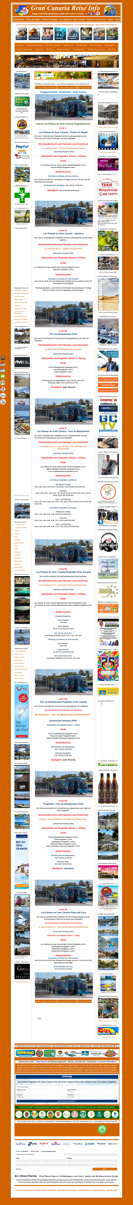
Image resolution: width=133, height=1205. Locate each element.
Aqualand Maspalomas (20, 316)
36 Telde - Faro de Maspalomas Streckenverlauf (63, 349)
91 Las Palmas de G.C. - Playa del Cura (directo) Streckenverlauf (63, 927)
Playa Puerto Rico (19, 675)
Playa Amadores (18, 654)
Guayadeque (17, 552)
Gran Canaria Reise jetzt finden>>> (67, 1101)
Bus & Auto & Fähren (53, 45)
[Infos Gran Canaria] (2, 402)
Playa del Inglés (18, 567)
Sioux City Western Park (20, 302)
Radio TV (111, 49)
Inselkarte (50, 49)
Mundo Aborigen (18, 299)
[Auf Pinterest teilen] (40, 1019)
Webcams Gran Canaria (96, 49)
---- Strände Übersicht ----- (21, 651)
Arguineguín (17, 539)
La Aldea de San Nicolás (20, 527)
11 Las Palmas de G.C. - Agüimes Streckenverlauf (63, 249)
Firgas (16, 546)
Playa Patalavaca (18, 678)
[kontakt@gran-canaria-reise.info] (2, 377)
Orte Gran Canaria (63, 49)
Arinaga (16, 533)
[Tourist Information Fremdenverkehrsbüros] (19, 1117)
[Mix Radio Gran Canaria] (2, 358)
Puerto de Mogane (19, 663)
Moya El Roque (18, 561)
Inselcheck (39, 49)
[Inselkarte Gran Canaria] (2, 383)
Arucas (16, 536)
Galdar (16, 549)
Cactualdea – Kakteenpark (21, 293)
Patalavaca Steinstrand (20, 669)
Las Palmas (17, 555)
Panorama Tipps (79, 49)
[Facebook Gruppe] (2, 370)
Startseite (20, 45)
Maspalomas (17, 558)
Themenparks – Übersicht (21, 290)
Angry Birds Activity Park (21, 322)
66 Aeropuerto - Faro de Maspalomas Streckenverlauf (62, 714)
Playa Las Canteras (19, 657)
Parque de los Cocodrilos (20, 319)
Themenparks (110, 45)
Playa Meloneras (18, 660)
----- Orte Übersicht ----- (20, 524)
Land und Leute (81, 45)
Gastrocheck (68, 45)
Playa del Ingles (18, 672)
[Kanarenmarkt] (2, 396)
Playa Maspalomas (19, 666)
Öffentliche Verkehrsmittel (84, 87)
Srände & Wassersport (24, 49)
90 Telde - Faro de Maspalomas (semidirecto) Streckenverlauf (63, 819)
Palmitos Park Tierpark (20, 308)
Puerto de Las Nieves (20, 570)
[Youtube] (2, 364)
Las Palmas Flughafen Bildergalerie (67, 87)
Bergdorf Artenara (19, 543)
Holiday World (18, 305)
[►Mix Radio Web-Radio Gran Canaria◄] (108, 552)
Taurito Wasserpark (19, 296)
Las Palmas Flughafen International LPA (46, 87)
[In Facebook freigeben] (39, 1019)
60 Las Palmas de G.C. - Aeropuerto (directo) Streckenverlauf (62, 585)
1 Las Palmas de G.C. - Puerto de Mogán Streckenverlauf (63, 148)
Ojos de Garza (18, 564)
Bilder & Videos (96, 45)
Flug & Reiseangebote (35, 45)
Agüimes (16, 530)
